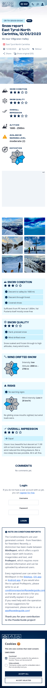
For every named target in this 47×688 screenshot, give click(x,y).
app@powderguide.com (17, 610)
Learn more (10, 652)
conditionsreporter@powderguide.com (25, 590)
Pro (29, 21)
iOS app (37, 576)
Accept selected (23, 680)
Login (23, 520)
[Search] (37, 4)
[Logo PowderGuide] (7, 4)
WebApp (28, 576)
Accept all (24, 674)
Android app (14, 580)
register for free (27, 492)
